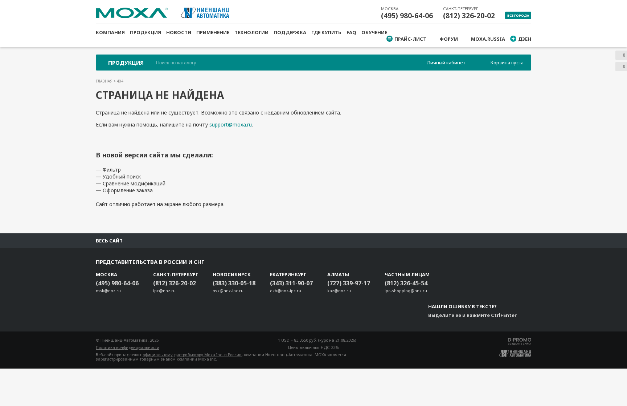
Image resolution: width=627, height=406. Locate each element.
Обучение (374, 32)
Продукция (145, 32)
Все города (518, 15)
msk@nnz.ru (108, 290)
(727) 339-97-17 (348, 283)
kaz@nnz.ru (339, 290)
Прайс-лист (410, 39)
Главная (105, 81)
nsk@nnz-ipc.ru (228, 290)
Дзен (524, 39)
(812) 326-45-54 (406, 283)
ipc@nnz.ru (164, 290)
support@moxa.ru (230, 124)
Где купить (326, 32)
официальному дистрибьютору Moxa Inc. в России (192, 354)
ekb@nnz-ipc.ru (285, 290)
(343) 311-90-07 (291, 283)
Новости (178, 32)
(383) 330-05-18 (234, 283)
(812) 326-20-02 (469, 15)
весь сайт (109, 240)
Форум (448, 39)
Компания (110, 32)
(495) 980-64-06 (407, 15)
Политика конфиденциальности (127, 347)
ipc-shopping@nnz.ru (406, 290)
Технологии (251, 32)
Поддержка (290, 32)
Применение (212, 32)
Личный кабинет (446, 62)
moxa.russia (488, 39)
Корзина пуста (507, 62)
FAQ (351, 32)
